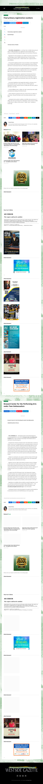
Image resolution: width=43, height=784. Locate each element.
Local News (6, 15)
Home (9, 12)
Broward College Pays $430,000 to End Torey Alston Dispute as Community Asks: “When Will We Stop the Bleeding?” (12, 144)
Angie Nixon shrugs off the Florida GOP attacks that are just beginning (30, 144)
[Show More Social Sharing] (30, 23)
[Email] (5, 42)
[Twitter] (5, 32)
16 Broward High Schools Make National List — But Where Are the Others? (12, 161)
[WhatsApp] (5, 40)
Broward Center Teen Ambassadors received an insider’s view (14, 498)
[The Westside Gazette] (21, 8)
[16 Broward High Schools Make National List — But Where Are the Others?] (12, 154)
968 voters (6, 113)
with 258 (17, 113)
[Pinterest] (5, 37)
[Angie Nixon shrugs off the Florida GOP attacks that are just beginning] (30, 137)
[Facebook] (5, 29)
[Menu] (4, 8)
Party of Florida (12, 113)
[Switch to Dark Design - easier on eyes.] (37, 8)
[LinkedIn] (5, 34)
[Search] (38, 8)
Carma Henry (11, 122)
